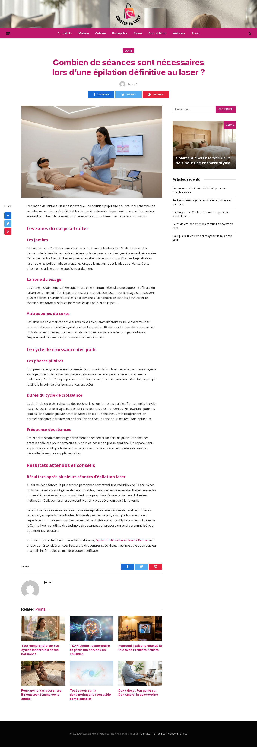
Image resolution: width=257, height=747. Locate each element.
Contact (145, 733)
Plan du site (158, 733)
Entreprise (119, 33)
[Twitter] (7, 223)
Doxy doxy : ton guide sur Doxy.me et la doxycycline (138, 692)
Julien (48, 582)
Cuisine (100, 33)
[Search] (249, 33)
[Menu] (8, 33)
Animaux (179, 33)
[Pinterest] (7, 231)
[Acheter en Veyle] (128, 14)
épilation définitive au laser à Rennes (123, 540)
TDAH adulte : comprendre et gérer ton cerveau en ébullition (90, 650)
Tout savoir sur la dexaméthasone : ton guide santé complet (90, 695)
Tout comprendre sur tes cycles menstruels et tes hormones (40, 650)
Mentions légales (177, 733)
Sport (196, 33)
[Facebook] (7, 215)
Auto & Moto (157, 33)
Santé (138, 33)
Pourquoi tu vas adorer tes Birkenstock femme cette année (41, 695)
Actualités (64, 33)
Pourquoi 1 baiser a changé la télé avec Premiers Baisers (140, 648)
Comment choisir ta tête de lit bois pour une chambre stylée (203, 160)
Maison (83, 33)
